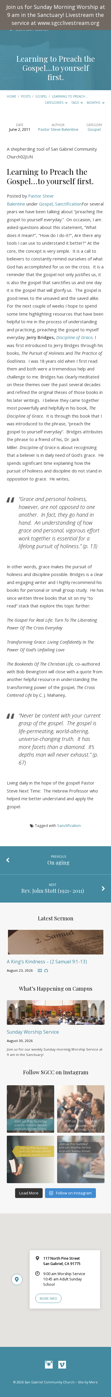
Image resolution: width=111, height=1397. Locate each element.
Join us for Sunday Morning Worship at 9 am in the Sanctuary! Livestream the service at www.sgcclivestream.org (55, 14)
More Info (48, 1298)
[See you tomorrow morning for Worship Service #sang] (80, 1159)
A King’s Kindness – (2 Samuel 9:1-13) (47, 962)
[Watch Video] (40, 971)
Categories (54, 103)
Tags (75, 103)
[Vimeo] (62, 1365)
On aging (58, 862)
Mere (93, 1382)
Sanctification (68, 204)
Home (11, 96)
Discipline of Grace (74, 337)
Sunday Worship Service (33, 1032)
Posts (25, 96)
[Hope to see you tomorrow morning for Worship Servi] (80, 1109)
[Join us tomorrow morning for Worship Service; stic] (30, 1109)
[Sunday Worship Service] (55, 1021)
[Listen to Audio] (46, 971)
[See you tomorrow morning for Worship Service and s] (30, 1159)
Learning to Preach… (70, 96)
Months (94, 103)
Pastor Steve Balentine (58, 129)
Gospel (41, 96)
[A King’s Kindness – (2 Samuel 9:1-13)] (55, 951)
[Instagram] (49, 1365)
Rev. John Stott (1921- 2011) (52, 890)
